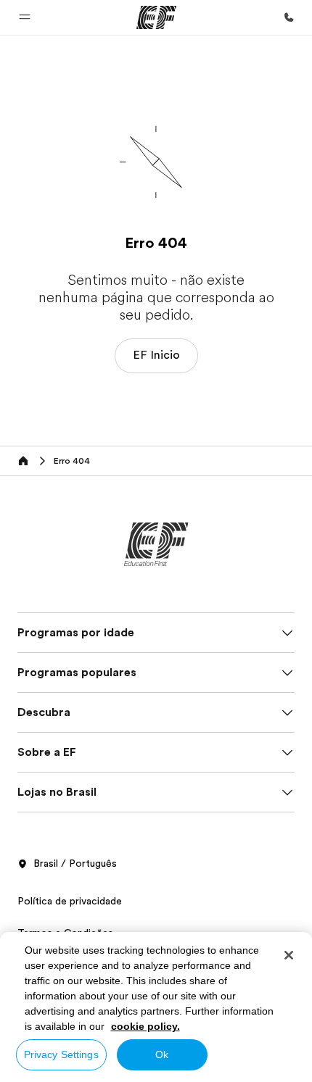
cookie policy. (145, 1026)
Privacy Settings (61, 1054)
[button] (24, 17)
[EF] (156, 17)
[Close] (289, 955)
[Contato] (289, 17)
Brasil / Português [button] (75, 863)
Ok (161, 1054)
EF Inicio (156, 355)
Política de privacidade (69, 901)
